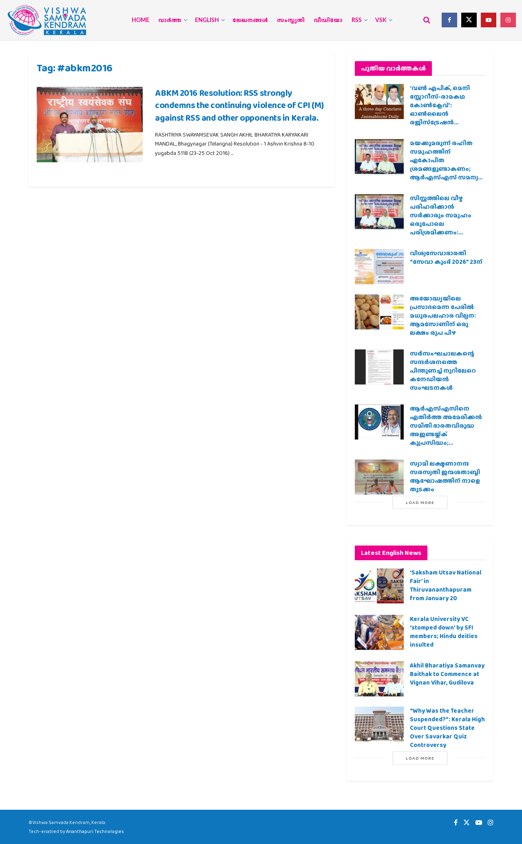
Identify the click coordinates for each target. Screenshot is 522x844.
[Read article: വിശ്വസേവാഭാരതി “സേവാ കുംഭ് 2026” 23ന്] (379, 266)
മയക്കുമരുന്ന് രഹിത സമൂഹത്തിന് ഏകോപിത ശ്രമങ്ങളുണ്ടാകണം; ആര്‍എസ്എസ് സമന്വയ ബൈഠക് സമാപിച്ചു (447, 164)
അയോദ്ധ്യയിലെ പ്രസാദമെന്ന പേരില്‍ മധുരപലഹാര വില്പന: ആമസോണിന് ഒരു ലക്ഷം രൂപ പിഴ (443, 315)
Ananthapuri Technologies (95, 831)
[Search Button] (426, 20)
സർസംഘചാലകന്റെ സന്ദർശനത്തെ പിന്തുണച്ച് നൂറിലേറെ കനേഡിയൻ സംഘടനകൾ (443, 370)
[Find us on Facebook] (449, 20)
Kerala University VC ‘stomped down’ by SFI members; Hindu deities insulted (444, 631)
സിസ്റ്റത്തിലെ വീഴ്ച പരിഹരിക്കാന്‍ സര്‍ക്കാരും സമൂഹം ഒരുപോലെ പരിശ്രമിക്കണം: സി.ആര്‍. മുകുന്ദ (440, 219)
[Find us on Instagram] (508, 20)
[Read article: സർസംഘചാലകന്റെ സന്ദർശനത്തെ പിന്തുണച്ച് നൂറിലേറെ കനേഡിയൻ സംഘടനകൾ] (379, 366)
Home (140, 20)
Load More (420, 502)
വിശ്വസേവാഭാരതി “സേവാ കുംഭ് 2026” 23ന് (446, 257)
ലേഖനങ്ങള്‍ (250, 20)
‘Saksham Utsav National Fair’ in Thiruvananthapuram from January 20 (445, 585)
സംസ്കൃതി (291, 20)
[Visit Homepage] (47, 20)
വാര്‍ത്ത (169, 20)
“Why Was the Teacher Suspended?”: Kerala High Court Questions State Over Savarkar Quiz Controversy (447, 727)
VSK (381, 20)
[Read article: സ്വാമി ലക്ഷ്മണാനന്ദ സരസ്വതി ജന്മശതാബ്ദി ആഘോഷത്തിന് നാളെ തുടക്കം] (379, 477)
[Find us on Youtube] (488, 20)
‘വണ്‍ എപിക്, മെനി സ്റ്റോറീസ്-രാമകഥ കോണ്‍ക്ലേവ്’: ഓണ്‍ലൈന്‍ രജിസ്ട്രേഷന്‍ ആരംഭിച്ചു (440, 109)
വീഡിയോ (328, 20)
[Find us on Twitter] (469, 20)
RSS (357, 20)
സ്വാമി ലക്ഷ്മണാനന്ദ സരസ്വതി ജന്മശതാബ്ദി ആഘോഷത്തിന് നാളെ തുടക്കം (445, 476)
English (207, 20)
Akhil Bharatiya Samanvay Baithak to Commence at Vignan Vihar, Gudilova (447, 674)
